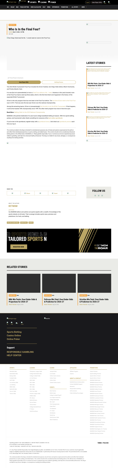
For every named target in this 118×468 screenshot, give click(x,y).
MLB (17, 7)
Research (72, 386)
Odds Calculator (36, 7)
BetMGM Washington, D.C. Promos (98, 429)
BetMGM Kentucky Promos (96, 395)
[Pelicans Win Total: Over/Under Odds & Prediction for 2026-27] (59, 283)
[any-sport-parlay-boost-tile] (98, 50)
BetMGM (11, 32)
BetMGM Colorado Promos (96, 384)
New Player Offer (24, 82)
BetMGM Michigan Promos (96, 404)
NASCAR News (33, 400)
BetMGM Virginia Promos (96, 426)
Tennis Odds (13, 393)
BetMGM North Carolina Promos (98, 418)
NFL (8, 7)
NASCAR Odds (13, 389)
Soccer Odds (13, 391)
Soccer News (33, 402)
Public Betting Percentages (76, 393)
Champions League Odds (36, 371)
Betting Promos (59, 82)
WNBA (48, 7)
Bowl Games (53, 391)
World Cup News (34, 411)
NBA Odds (32, 384)
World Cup (52, 415)
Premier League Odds (35, 393)
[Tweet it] (14, 193)
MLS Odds (32, 382)
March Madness (54, 419)
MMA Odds (12, 387)
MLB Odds (32, 380)
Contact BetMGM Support (76, 384)
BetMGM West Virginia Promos (97, 431)
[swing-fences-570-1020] (98, 161)
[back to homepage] (22, 2)
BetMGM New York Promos (96, 415)
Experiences (55, 7)
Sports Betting (14, 332)
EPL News (32, 398)
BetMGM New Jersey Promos (97, 413)
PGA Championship (54, 404)
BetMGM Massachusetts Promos (98, 402)
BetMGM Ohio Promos (95, 420)
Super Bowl (52, 406)
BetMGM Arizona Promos (96, 382)
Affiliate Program (74, 371)
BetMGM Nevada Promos (96, 411)
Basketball (12, 25)
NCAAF (12, 7)
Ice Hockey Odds (14, 382)
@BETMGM (11, 209)
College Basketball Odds (36, 373)
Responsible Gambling (20, 352)
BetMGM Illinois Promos (96, 387)
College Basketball (13, 222)
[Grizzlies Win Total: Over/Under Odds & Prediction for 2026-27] (94, 283)
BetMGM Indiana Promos (96, 389)
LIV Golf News (33, 378)
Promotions (64, 7)
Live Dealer (52, 373)
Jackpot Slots (53, 371)
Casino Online (14, 335)
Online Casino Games (55, 376)
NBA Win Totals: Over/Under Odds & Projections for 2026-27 (99, 85)
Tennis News (33, 404)
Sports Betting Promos (95, 373)
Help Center (14, 355)
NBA (18, 295)
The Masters (53, 408)
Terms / (100, 443)
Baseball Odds (13, 371)
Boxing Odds (13, 376)
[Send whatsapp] (55, 193)
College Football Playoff (55, 395)
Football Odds (13, 378)
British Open (53, 393)
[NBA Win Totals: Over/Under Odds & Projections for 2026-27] (23, 283)
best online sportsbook (55, 118)
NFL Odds (32, 387)
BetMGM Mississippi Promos (97, 406)
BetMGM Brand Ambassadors (77, 382)
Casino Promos (93, 371)
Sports (31, 222)
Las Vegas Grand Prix (55, 397)
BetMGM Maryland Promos (96, 400)
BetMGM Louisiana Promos (96, 398)
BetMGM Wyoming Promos (96, 433)
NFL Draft (52, 402)
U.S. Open (52, 410)
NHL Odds (32, 389)
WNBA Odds (33, 395)
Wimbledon (52, 413)
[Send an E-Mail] (41, 193)
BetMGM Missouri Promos (96, 409)
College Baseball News (35, 406)
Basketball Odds (14, 373)
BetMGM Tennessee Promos (97, 424)
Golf (44, 7)
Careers (72, 373)
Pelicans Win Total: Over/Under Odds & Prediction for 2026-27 (98, 108)
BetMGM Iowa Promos (95, 391)
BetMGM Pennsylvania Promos (97, 422)
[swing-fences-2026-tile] (98, 31)
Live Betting (12, 384)
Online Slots (53, 380)
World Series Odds (54, 417)
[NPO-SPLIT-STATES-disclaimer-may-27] (41, 161)
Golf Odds (12, 380)
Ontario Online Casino (55, 382)
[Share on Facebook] (27, 193)
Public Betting (24, 7)
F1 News (32, 409)
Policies (105, 443)
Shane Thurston (91, 88)
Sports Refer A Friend (95, 376)
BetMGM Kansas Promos (96, 393)
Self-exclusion (73, 391)
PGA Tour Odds (33, 391)
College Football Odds (35, 376)
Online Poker (13, 339)
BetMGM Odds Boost (95, 380)
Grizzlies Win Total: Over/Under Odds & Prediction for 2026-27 (98, 132)
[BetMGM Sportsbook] (13, 2)
